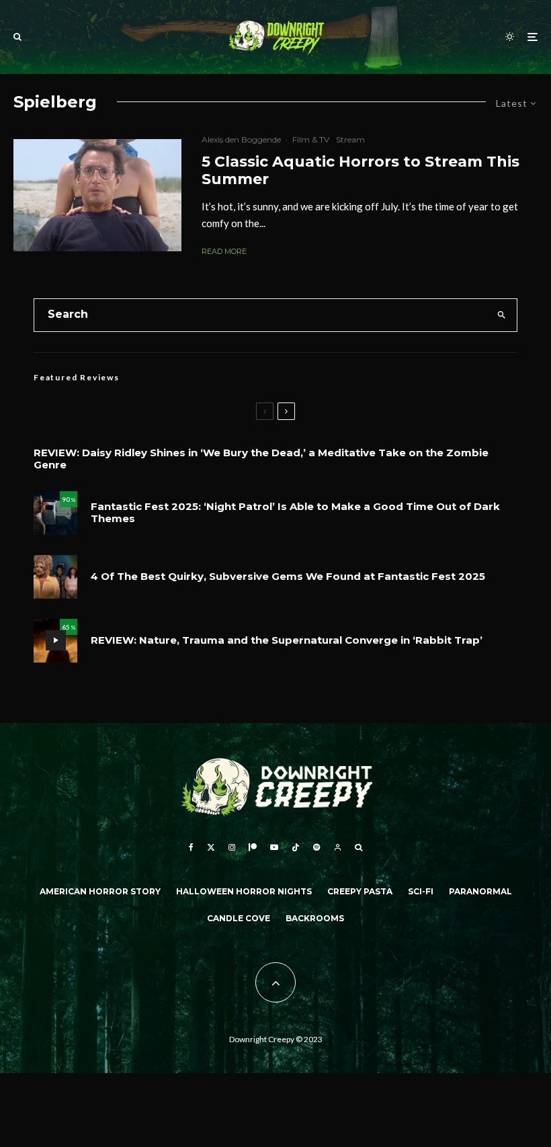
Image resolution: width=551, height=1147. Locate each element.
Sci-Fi (420, 891)
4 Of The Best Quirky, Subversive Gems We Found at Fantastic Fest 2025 (288, 576)
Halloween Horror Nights (244, 891)
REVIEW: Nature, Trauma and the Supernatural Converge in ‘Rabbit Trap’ (286, 640)
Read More (224, 251)
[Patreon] (252, 847)
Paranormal (480, 891)
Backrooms (315, 918)
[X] (211, 847)
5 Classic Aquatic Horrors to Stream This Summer (360, 170)
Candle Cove (238, 918)
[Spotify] (316, 847)
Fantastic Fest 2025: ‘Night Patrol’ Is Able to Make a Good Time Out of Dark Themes (295, 513)
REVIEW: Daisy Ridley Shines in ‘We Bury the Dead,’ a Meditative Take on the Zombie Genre (261, 459)
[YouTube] (274, 847)
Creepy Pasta (359, 891)
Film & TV (310, 139)
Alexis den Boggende (241, 139)
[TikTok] (295, 847)
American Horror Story (100, 891)
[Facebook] (191, 847)
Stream (350, 139)
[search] (501, 315)
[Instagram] (232, 847)
